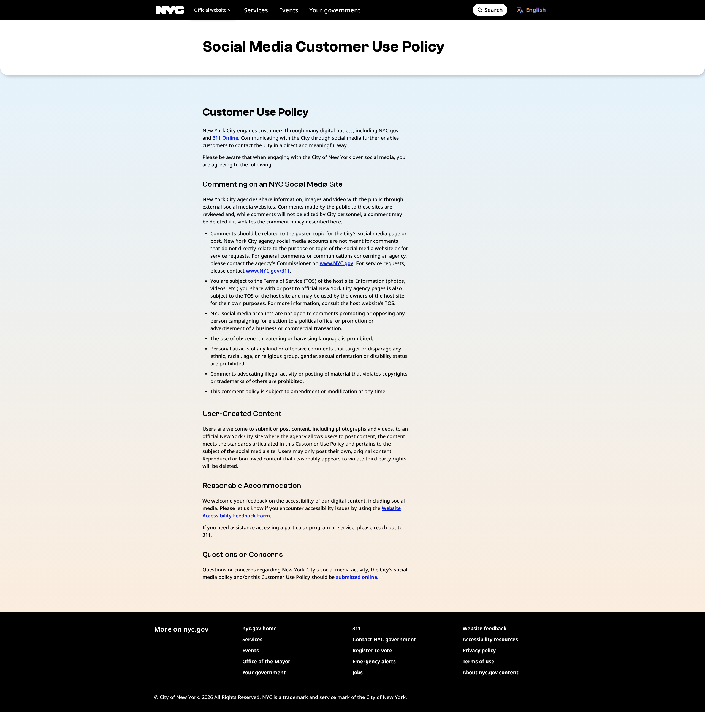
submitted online (356, 577)
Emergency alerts (374, 661)
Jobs (357, 672)
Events (288, 10)
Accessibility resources (490, 639)
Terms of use (478, 661)
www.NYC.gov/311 (268, 270)
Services (256, 10)
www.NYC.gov (336, 263)
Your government (334, 10)
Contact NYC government (384, 639)
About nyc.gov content (491, 672)
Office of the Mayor (266, 661)
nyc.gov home (259, 628)
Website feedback (484, 628)
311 (356, 628)
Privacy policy (479, 650)
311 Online (225, 137)
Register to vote (372, 650)
